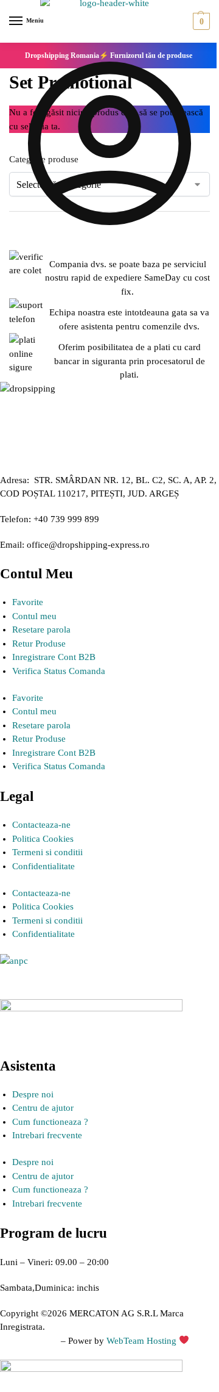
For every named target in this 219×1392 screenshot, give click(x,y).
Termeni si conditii (47, 852)
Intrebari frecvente (47, 1135)
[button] (200, 21)
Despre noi (33, 1094)
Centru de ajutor (43, 1108)
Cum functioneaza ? (50, 1122)
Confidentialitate (43, 866)
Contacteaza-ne (41, 825)
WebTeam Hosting (142, 1341)
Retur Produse (39, 643)
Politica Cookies (43, 839)
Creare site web (29, 1341)
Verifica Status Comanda (58, 671)
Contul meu (34, 616)
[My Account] (109, 241)
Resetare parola (41, 629)
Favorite (27, 602)
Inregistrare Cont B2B (54, 657)
